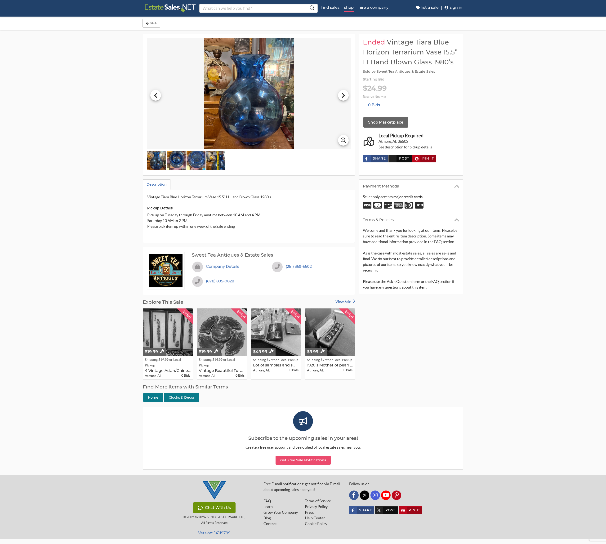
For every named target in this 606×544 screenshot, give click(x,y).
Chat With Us (218, 507)
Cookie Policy (316, 524)
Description (157, 184)
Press (309, 512)
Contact (270, 524)
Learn (268, 506)
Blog (267, 518)
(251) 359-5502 (299, 266)
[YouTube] (386, 495)
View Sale (343, 301)
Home (153, 397)
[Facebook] (354, 495)
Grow (280, 512)
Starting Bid (373, 79)
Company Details (222, 266)
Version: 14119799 (214, 533)
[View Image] (156, 160)
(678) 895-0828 (220, 281)
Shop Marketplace (385, 122)
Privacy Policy (316, 506)
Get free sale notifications (303, 460)
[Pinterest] (396, 495)
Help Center (315, 518)
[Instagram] (375, 495)
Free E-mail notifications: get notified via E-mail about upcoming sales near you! (301, 487)
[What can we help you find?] (312, 8)
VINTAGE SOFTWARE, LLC (226, 517)
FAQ (267, 501)
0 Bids (374, 105)
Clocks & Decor (182, 397)
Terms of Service (318, 501)
